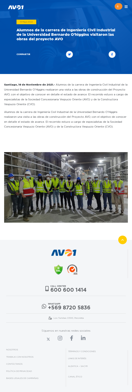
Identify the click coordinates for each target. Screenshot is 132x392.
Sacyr (84, 366)
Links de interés (77, 358)
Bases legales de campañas (22, 378)
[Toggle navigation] (126, 6)
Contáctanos (14, 364)
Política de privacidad (19, 371)
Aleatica (73, 366)
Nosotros (12, 350)
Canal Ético (75, 377)
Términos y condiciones (82, 351)
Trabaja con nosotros (20, 357)
